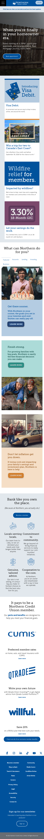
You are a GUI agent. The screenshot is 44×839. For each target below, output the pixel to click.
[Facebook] (7, 753)
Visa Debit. (12, 105)
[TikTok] (27, 753)
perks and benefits (16, 615)
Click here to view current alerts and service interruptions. (22, 9)
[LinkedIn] (20, 753)
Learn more (22, 658)
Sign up (22, 824)
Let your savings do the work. (20, 229)
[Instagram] (14, 753)
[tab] (6, 259)
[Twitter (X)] (41, 753)
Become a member (22, 515)
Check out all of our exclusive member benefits (22, 739)
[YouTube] (34, 753)
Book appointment (12, 56)
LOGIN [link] (39, 2)
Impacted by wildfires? (19, 188)
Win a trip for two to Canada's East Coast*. (19, 147)
